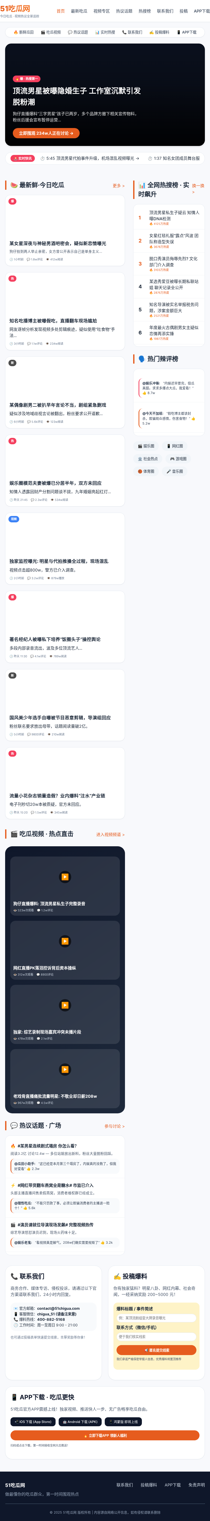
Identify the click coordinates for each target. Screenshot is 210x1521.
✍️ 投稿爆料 (159, 32)
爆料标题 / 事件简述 (135, 1308)
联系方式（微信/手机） (138, 1327)
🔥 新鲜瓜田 (24, 32)
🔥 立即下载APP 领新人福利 (105, 1436)
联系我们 (165, 11)
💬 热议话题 (78, 32)
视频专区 (101, 11)
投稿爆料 (149, 1484)
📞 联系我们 (132, 32)
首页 (61, 11)
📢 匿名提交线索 (156, 1350)
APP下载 (202, 11)
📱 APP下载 (186, 32)
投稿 (184, 11)
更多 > (119, 185)
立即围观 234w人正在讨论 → (46, 133)
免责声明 (196, 1484)
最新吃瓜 (79, 11)
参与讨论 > (114, 1126)
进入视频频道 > (110, 834)
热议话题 (124, 11)
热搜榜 (145, 11)
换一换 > (198, 188)
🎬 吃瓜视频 (51, 32)
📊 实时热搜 (105, 32)
